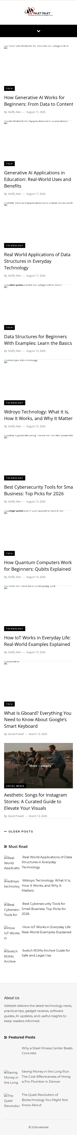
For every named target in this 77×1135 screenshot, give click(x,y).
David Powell (16, 734)
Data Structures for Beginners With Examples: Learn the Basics (38, 339)
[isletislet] (38, 12)
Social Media (15, 785)
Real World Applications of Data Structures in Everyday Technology (37, 261)
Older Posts (20, 831)
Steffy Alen (14, 112)
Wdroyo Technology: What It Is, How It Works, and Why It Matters (39, 414)
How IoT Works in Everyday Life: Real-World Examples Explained (37, 640)
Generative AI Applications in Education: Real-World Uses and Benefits (37, 179)
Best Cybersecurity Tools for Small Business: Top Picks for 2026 (39, 490)
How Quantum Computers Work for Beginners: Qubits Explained (38, 565)
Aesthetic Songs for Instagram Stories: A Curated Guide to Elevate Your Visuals (35, 801)
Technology (14, 245)
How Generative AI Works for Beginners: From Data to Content (39, 100)
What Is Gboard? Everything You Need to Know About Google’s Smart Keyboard (37, 719)
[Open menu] (39, 31)
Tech (9, 88)
